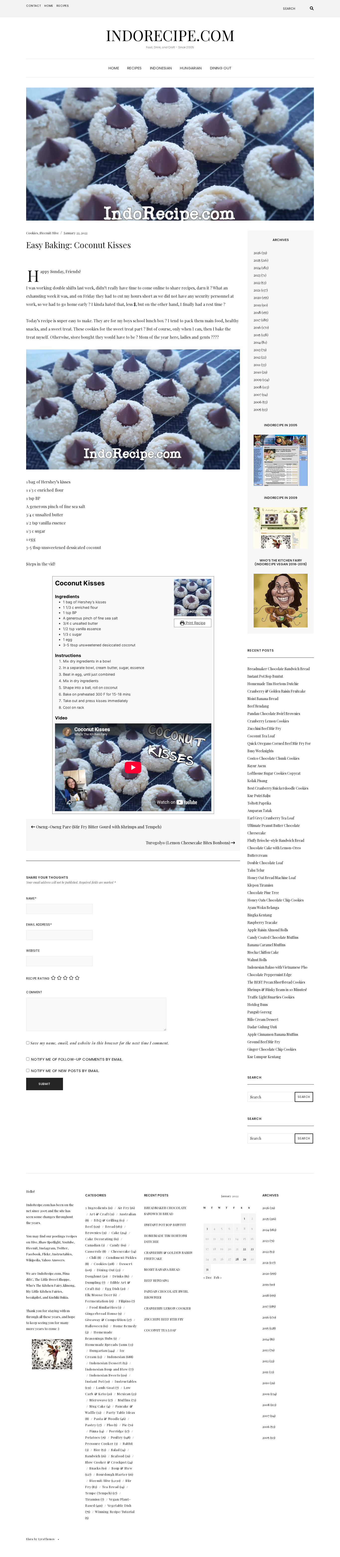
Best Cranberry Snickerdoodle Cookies (277, 788)
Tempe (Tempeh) (98, 1493)
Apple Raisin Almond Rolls (267, 930)
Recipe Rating (38, 978)
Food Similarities (103, 1307)
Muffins (124, 1400)
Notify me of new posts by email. (65, 1070)
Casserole (93, 1251)
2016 (257, 327)
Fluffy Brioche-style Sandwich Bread (275, 840)
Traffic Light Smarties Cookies (270, 997)
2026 (257, 252)
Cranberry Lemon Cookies (268, 721)
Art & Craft (99, 1214)
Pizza (93, 1431)
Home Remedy (125, 1326)
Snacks (95, 1468)
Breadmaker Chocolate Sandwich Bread (278, 668)
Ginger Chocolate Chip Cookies (271, 1049)
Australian (127, 1214)
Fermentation (96, 1301)
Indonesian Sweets (104, 1375)
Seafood (117, 1456)
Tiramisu (92, 1499)
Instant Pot (94, 1381)
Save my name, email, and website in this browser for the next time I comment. (99, 1042)
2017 (257, 320)
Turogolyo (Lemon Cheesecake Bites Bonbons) (188, 842)
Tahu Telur (256, 870)
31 (207, 1269)
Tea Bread (110, 1487)
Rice (97, 1450)
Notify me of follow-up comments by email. (77, 1059)
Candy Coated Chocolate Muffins (272, 937)
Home (48, 6)
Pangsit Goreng (259, 1012)
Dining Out (221, 68)
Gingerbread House (101, 1313)
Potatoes (92, 1437)
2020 (257, 297)
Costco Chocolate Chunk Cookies (273, 758)
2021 (257, 290)
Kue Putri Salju (258, 795)
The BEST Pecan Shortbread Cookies (276, 982)
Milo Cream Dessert (262, 1019)
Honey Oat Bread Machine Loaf (271, 877)
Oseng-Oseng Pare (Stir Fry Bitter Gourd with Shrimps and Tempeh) (98, 826)
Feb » (218, 1277)
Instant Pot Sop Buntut (265, 676)
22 (244, 1249)
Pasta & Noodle (106, 1418)
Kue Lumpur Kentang (264, 1056)
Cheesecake (120, 1251)
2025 (257, 260)
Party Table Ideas (120, 1412)
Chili (92, 1257)
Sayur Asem (256, 765)
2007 (257, 394)
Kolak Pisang (257, 780)
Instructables (125, 1381)
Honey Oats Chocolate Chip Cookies (275, 900)
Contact (33, 6)
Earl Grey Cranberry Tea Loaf (270, 818)
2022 (257, 282)
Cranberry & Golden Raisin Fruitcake (276, 691)
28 (237, 1259)
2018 (257, 312)
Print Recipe (195, 623)
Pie (124, 1425)
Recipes (63, 6)
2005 (257, 409)
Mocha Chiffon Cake (263, 952)
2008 (258, 387)
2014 (257, 342)
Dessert (125, 1264)
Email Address (39, 924)
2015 (257, 334)
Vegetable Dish (119, 1505)
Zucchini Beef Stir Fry (264, 728)
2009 (258, 379)
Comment (34, 992)
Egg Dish (112, 1288)
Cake (116, 1232)
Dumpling (93, 1282)
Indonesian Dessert (105, 1363)
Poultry (117, 1437)
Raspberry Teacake (262, 922)
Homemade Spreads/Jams (106, 1344)
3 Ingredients (96, 1208)
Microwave (98, 1400)
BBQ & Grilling (106, 1220)
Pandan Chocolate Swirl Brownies (273, 713)
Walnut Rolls (257, 959)
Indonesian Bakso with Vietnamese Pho (277, 967)
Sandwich (92, 1456)
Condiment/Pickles (121, 1257)
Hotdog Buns (257, 1004)
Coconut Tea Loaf (261, 736)
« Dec (207, 1277)
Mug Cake (97, 1406)
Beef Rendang (258, 706)
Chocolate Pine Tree (263, 892)
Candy (115, 1245)
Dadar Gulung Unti (262, 1027)
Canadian (92, 1245)
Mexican (124, 1394)
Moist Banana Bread (262, 698)
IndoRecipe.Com (170, 35)
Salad (115, 1450)
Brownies (93, 1232)
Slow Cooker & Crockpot (105, 1462)
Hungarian (191, 68)
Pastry (90, 1425)
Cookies (32, 233)
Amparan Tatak (259, 810)
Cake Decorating (99, 1239)
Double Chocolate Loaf (265, 862)
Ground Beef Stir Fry (263, 1041)
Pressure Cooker (99, 1443)
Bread (110, 1226)
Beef (89, 1226)
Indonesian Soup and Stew (106, 1369)
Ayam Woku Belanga (263, 907)
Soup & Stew (122, 1468)
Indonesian (161, 68)
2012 (257, 357)
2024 (257, 267)
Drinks (118, 1276)
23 (252, 1249)
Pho (110, 1425)
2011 (257, 364)
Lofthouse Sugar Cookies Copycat (273, 773)
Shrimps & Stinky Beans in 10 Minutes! (277, 989)
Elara (29, 1539)
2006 (258, 402)
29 (244, 1259)
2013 (257, 349)
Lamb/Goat (105, 1387)
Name (31, 898)
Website (33, 950)
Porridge (116, 1431)
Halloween (93, 1326)
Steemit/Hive (49, 233)
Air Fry (123, 1208)
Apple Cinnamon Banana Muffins (272, 1034)
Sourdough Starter (111, 1474)
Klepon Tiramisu (260, 885)
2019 (257, 305)
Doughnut (93, 1276)
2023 (257, 275)
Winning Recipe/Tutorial (114, 1512)
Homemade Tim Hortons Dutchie (273, 683)
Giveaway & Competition (105, 1320)
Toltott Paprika (259, 803)
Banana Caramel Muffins (266, 945)
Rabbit (128, 1443)
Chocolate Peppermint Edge (269, 974)
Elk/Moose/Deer (98, 1295)
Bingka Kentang (259, 915)
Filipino (125, 1301)
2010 (257, 372)
